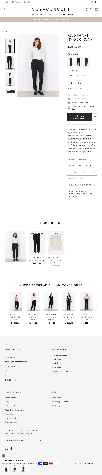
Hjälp (7, 2)
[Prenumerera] (40, 440)
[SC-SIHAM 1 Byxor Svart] (78, 62)
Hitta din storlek (75, 89)
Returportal (10, 406)
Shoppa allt (37, 14)
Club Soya (56, 359)
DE (85, 463)
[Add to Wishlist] (95, 117)
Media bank (57, 398)
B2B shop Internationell (62, 402)
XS (71, 75)
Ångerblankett (11, 422)
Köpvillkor (56, 367)
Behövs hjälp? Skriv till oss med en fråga (81, 193)
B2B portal (16, 2)
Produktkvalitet (80, 166)
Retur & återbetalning (14, 410)
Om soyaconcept (59, 355)
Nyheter (52, 14)
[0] (91, 9)
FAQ (7, 402)
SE (89, 463)
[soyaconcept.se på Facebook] (11, 448)
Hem (7, 31)
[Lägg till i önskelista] (42, 234)
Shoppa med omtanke (62, 371)
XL (71, 83)
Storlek (72, 70)
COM (80, 463)
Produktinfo (77, 159)
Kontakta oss (10, 398)
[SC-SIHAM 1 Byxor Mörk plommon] (86, 62)
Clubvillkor (57, 363)
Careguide (76, 179)
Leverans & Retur (80, 185)
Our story (27, 2)
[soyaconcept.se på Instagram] (6, 448)
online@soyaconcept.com (16, 362)
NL (92, 463)
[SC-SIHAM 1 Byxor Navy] (71, 62)
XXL (79, 83)
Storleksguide (78, 172)
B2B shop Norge (59, 406)
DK (75, 463)
